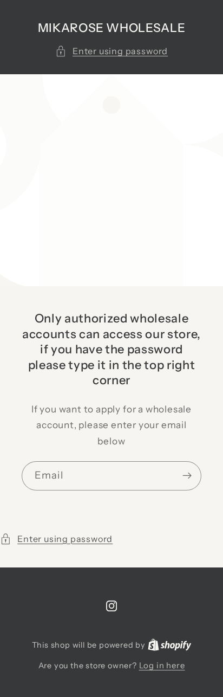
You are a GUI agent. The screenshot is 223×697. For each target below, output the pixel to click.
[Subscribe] (187, 476)
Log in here (162, 665)
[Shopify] (170, 645)
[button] (111, 51)
